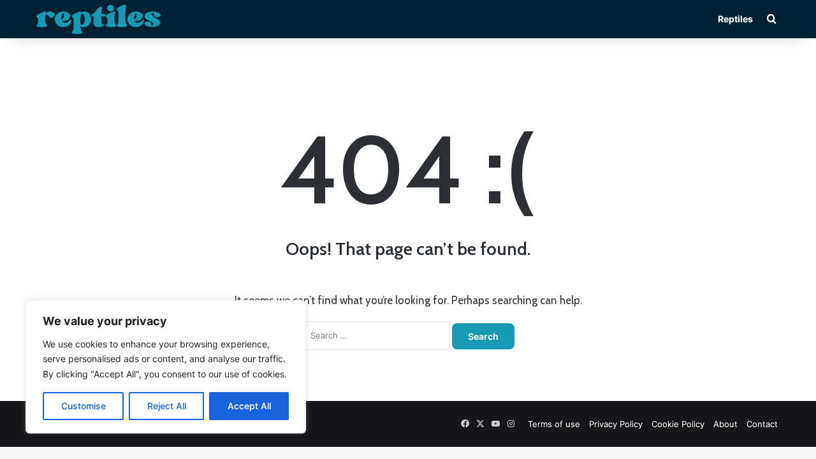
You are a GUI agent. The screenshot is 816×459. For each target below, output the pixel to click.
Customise (83, 405)
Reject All (166, 405)
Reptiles (735, 18)
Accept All (249, 405)
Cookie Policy (678, 424)
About (725, 424)
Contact (762, 424)
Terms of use (554, 424)
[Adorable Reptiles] (99, 19)
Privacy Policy (616, 424)
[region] (166, 366)
